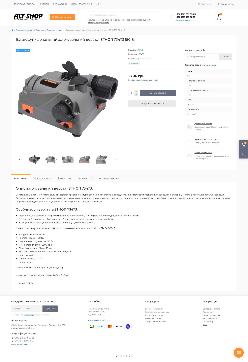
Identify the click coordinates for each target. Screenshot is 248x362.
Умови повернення (81, 4)
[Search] (91, 15)
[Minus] (136, 94)
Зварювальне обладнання (157, 312)
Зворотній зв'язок (210, 318)
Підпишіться (50, 308)
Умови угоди (29, 315)
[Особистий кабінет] (243, 153)
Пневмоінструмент (153, 318)
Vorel (140, 50)
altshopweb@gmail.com (99, 320)
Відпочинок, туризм (154, 315)
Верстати (40, 30)
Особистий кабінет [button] (226, 4)
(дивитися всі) (209, 65)
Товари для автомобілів (155, 321)
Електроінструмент (24, 30)
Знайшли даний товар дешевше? (143, 80)
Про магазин (60, 4)
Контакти (44, 4)
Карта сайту (208, 321)
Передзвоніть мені (19, 344)
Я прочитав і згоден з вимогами (32, 315)
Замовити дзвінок (183, 20)
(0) (137, 59)
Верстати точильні (55, 30)
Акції (98, 4)
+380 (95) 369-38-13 (185, 17)
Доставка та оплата (24, 4)
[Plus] (136, 91)
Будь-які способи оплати (205, 139)
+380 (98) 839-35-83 (186, 14)
